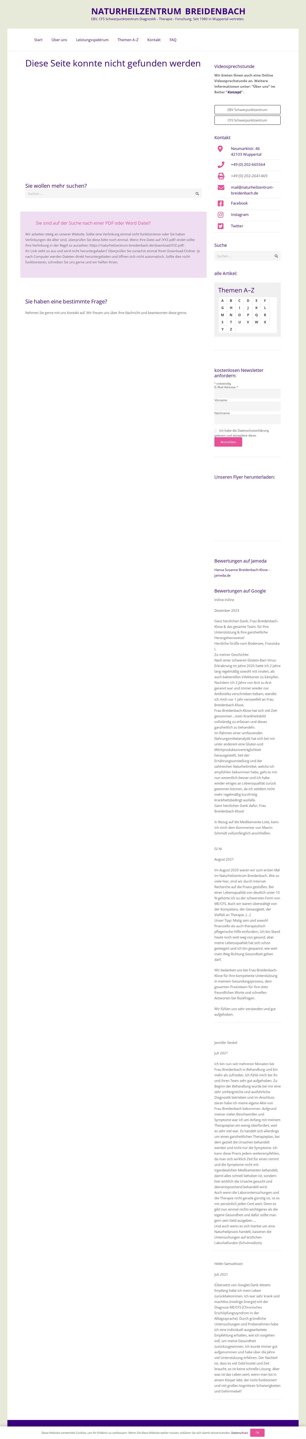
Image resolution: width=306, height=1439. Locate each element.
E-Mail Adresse (226, 387)
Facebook (239, 203)
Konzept (234, 92)
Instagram (240, 214)
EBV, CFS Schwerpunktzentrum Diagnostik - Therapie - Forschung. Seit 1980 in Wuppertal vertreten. (167, 19)
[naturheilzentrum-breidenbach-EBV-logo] (71, 14)
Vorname (220, 400)
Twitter (237, 225)
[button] (69, 39)
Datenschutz (239, 1433)
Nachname (222, 413)
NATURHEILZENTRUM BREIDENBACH (168, 11)
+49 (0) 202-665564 (248, 164)
